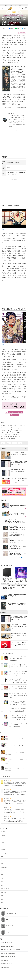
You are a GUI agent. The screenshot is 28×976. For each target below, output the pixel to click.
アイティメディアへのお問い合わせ (9, 956)
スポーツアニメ (6, 430)
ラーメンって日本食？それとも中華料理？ (15, 752)
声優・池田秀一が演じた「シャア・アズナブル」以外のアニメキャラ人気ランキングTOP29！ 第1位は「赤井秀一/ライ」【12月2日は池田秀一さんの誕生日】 (18, 682)
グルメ (2, 839)
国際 (2, 881)
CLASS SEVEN (9, 926)
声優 (11, 436)
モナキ (7, 932)
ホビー (2, 856)
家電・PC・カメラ (5, 888)
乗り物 (2, 863)
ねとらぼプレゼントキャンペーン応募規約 (10, 949)
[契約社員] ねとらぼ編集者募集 (8, 953)
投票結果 (13, 438)
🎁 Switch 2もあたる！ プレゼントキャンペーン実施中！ (11, 5)
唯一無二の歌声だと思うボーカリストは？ (15, 768)
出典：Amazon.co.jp (7, 229)
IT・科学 (3, 831)
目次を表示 (22, 32)
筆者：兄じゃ (11, 113)
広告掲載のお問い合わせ (6, 963)
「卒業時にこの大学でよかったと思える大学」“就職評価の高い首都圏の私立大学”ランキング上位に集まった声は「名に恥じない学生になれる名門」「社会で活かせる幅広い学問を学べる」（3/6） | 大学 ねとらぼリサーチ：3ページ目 (15, 795)
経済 (2, 899)
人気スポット (4, 867)
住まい (2, 870)
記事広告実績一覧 (5, 967)
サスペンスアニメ (17, 428)
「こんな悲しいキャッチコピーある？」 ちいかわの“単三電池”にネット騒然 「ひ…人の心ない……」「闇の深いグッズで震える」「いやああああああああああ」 (18, 704)
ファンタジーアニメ (18, 430)
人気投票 (4, 436)
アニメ (3, 15)
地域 (2, 885)
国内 (2, 878)
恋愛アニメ (5, 438)
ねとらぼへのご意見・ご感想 (7, 946)
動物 (2, 874)
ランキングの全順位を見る (14, 407)
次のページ (14, 415)
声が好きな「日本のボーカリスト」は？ (14, 738)
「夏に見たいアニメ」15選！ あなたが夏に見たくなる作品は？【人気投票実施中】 (18, 666)
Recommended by (17, 557)
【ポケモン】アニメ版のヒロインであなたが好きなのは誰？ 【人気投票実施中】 (18, 688)
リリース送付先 (4, 960)
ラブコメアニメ (6, 434)
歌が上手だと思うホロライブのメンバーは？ (15, 745)
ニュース (3, 849)
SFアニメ (4, 426)
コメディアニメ (6, 428)
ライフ (2, 860)
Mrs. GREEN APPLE (11, 913)
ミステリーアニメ (16, 432)
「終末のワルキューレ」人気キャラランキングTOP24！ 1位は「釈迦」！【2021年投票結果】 (18, 658)
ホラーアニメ (5, 432)
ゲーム (2, 842)
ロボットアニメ (16, 434)
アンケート (3, 732)
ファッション (4, 853)
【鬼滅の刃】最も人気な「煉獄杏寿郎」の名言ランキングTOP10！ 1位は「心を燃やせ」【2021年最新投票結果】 (18, 710)
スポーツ (3, 846)
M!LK (7, 919)
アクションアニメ (14, 426)
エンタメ (3, 835)
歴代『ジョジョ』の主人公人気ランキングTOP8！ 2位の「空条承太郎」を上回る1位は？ (18, 695)
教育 (2, 895)
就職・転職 (3, 892)
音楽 (2, 902)
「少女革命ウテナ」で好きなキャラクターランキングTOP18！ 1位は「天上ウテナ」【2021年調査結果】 (18, 725)
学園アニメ (17, 436)
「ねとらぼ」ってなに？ (6, 942)
